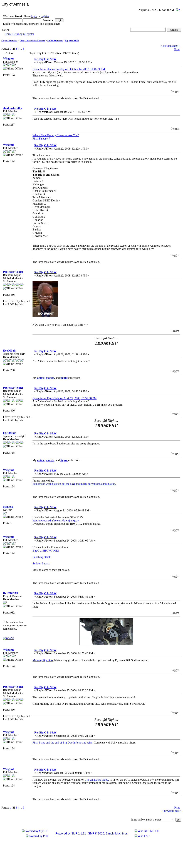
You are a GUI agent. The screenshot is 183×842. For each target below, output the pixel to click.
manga (50, 377)
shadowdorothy (12, 108)
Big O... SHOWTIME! (46, 550)
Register (29, 33)
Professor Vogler (13, 271)
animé (40, 377)
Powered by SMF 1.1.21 (70, 833)
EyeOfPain (9, 350)
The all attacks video (96, 779)
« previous (167, 45)
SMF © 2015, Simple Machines (108, 833)
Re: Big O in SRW (45, 59)
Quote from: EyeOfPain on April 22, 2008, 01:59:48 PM (65, 398)
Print (177, 49)
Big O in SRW (72, 40)
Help (15, 33)
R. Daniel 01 (10, 592)
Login (21, 33)
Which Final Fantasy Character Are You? (56, 135)
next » (176, 45)
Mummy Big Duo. (43, 660)
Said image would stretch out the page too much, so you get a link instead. (74, 483)
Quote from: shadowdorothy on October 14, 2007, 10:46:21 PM (69, 69)
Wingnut (8, 58)
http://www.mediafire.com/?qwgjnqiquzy (56, 520)
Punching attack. (42, 557)
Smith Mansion (55, 40)
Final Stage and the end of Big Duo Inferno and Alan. (63, 742)
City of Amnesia (9, 40)
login (34, 16)
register (45, 16)
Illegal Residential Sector (32, 40)
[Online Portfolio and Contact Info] (8, 638)
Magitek (8, 506)
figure (64, 377)
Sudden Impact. (41, 563)
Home (8, 33)
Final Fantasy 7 (41, 138)
